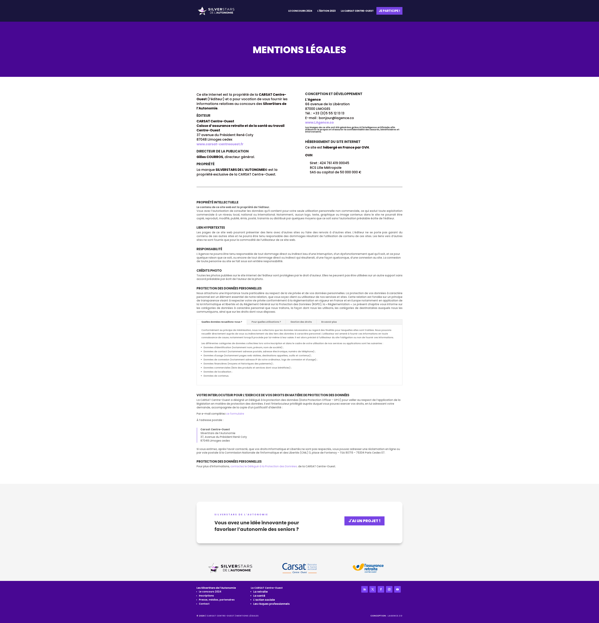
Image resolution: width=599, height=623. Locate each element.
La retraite (260, 592)
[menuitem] (300, 10)
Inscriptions (206, 595)
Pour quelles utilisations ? (266, 321)
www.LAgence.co (319, 122)
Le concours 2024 (210, 591)
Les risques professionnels (271, 604)
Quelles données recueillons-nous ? (221, 321)
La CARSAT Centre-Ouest (267, 587)
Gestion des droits (301, 321)
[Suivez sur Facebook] (381, 589)
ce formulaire (235, 414)
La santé (259, 596)
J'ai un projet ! (364, 521)
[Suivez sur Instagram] (389, 589)
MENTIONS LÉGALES (247, 615)
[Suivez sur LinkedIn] (364, 589)
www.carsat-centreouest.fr (220, 144)
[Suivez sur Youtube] (397, 589)
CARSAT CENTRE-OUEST (220, 615)
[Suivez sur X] (372, 589)
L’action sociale (264, 600)
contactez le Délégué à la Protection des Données (263, 466)
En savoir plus (329, 321)
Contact (204, 603)
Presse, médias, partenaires (217, 599)
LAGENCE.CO (395, 615)
